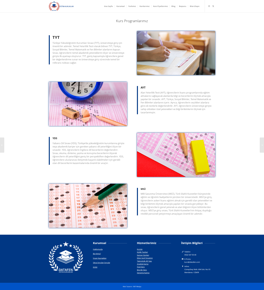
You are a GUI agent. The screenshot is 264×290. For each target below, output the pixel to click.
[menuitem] (108, 6)
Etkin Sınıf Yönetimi (145, 258)
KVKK (95, 267)
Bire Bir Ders (142, 270)
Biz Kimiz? (97, 253)
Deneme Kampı (143, 273)
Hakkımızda (98, 249)
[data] (61, 6)
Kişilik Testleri (142, 252)
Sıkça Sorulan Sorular (101, 262)
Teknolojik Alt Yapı (144, 261)
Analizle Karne (142, 264)
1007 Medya (137, 286)
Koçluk (139, 249)
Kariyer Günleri (143, 255)
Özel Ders (141, 267)
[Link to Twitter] (213, 6)
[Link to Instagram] (209, 6)
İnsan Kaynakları (99, 258)
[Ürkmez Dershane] (262, 145)
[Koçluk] (2, 145)
